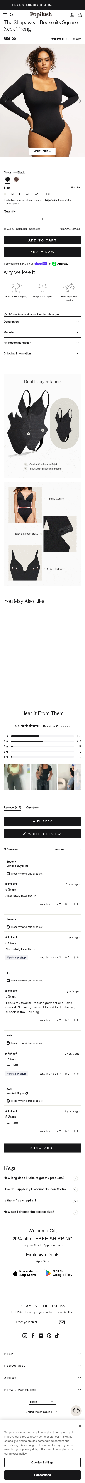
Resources (15, 1365)
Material (9, 332)
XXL (37, 193)
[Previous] (5, 100)
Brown (16, 179)
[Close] (80, 1426)
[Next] (79, 100)
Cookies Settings (42, 1462)
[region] (42, 777)
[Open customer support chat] (76, 1410)
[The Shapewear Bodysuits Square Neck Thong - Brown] (8, 677)
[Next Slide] (77, 777)
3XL (48, 193)
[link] (41, 14)
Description (11, 321)
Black (7, 179)
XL (28, 193)
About (10, 1378)
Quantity (10, 211)
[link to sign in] (72, 14)
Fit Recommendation (17, 342)
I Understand (42, 1474)
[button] (66, 38)
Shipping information (17, 353)
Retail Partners (20, 1389)
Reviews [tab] (12, 808)
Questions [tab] (32, 808)
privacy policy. (18, 1453)
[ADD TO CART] (35, 665)
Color (14, 172)
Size (42, 187)
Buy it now (43, 252)
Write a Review (53, 834)
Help (8, 1353)
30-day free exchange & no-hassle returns (34, 314)
